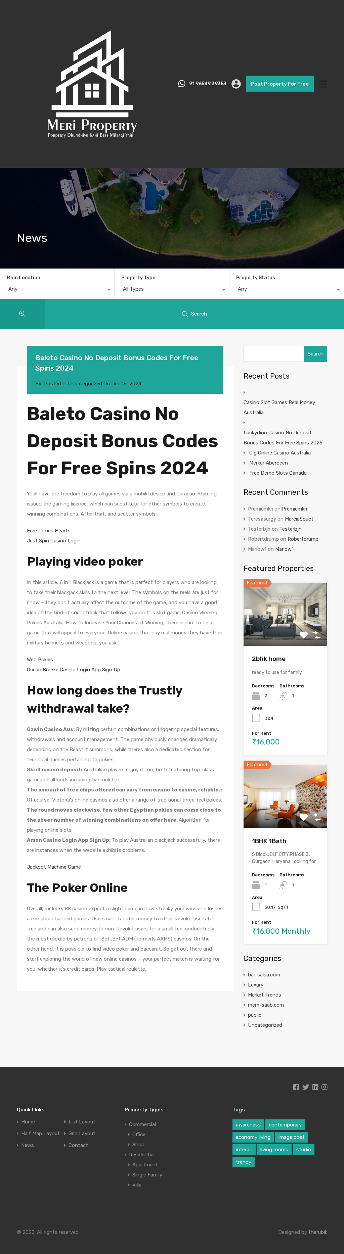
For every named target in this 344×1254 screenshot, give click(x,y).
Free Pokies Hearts (49, 531)
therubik (317, 1232)
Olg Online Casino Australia (280, 453)
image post (291, 1137)
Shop (138, 1145)
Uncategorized (265, 1025)
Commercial (142, 1124)
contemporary (285, 1125)
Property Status (255, 278)
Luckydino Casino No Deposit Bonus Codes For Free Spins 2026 (283, 438)
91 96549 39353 (207, 84)
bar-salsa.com (264, 975)
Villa (136, 1185)
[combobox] (57, 291)
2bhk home (269, 659)
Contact (78, 1145)
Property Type (138, 278)
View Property (285, 633)
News (27, 1145)
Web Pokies (40, 660)
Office (138, 1134)
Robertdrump (303, 539)
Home (28, 1121)
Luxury (255, 985)
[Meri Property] (92, 156)
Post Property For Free (280, 84)
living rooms (274, 1150)
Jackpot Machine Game (54, 867)
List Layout (82, 1121)
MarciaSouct (299, 519)
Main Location (23, 278)
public (254, 1015)
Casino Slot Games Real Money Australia (279, 407)
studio (303, 1150)
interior (244, 1150)
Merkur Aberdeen (268, 463)
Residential (142, 1155)
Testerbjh (290, 529)
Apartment (145, 1165)
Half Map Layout (40, 1133)
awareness (248, 1125)
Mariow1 (284, 549)
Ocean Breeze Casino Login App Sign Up (73, 670)
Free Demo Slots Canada (278, 473)
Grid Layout (82, 1133)
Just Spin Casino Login (54, 541)
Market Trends (264, 995)
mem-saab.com (266, 1005)
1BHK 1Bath (269, 841)
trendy (243, 1162)
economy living (253, 1137)
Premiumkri (294, 509)
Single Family (147, 1175)
